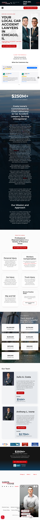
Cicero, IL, (16, 150)
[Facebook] (2, 486)
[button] (2, 8)
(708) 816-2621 (27, 3)
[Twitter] (4, 486)
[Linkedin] (10, 486)
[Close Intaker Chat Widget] (36, 486)
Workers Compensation (29, 258)
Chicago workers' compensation (30, 263)
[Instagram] (8, 486)
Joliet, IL (25, 178)
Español (38, 2)
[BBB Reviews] (15, 445)
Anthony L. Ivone (25, 411)
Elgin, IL (35, 474)
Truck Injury (30, 277)
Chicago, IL (22, 474)
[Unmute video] (21, 486)
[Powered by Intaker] (31, 517)
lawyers (26, 264)
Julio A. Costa (23, 377)
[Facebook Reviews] (35, 445)
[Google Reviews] (5, 446)
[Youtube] (6, 486)
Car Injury (10, 277)
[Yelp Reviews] (25, 445)
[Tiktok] (13, 486)
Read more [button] (5, 81)
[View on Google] (4, 74)
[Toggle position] (34, 486)
